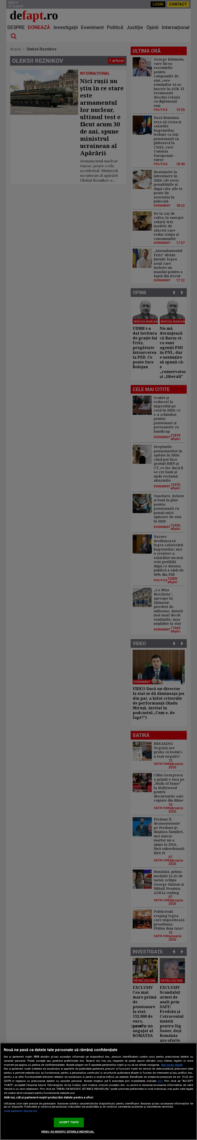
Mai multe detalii (172, 1064)
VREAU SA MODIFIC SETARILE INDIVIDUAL (67, 1131)
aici (160, 1081)
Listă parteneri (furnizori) (20, 1111)
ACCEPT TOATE (69, 1122)
